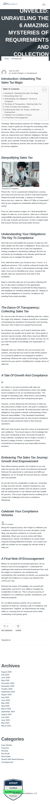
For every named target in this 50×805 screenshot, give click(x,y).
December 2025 (7, 683)
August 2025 (6, 694)
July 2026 (5, 675)
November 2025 (7, 686)
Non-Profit (5, 754)
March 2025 (6, 709)
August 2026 (6, 672)
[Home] (10, 4)
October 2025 (6, 689)
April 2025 (5, 706)
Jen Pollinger (35, 124)
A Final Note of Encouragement (16, 118)
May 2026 (5, 680)
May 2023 (5, 723)
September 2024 (8, 712)
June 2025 (5, 700)
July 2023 (5, 717)
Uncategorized (16, 59)
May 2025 (5, 703)
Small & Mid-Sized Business (12, 759)
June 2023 (5, 720)
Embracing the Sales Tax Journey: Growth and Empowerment (21, 111)
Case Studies (6, 745)
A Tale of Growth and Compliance (16, 107)
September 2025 (8, 692)
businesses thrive (31, 611)
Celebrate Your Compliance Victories (18, 115)
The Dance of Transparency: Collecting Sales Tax (22, 104)
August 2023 (6, 714)
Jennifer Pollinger (17, 73)
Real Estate (6, 756)
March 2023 (6, 726)
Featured (5, 748)
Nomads (4, 751)
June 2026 (5, 677)
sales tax (4, 135)
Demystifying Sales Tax (13, 96)
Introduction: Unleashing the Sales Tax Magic (21, 93)
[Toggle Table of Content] (43, 90)
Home (7, 59)
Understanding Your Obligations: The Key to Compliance (20, 100)
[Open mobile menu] (44, 4)
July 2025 (5, 697)
